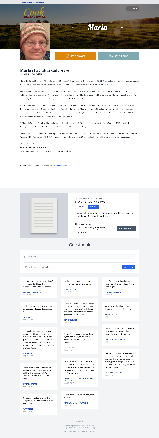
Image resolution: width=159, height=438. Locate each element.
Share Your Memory (126, 228)
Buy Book (93, 207)
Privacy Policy (73, 428)
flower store (62, 165)
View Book (81, 207)
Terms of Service (85, 428)
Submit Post (128, 267)
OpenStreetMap (82, 431)
